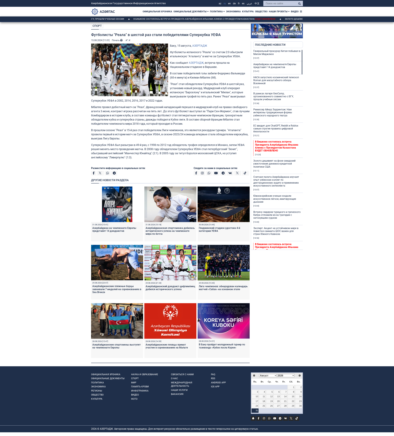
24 (257, 406)
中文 (257, 3)
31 (257, 410)
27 (278, 406)
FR (239, 3)
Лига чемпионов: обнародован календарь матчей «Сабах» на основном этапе (223, 288)
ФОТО (134, 399)
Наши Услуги (179, 390)
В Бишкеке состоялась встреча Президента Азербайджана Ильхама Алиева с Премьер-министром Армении (276, 249)
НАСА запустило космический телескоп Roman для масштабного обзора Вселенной (276, 80)
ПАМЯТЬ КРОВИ (140, 386)
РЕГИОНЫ (96, 390)
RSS (213, 378)
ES (243, 3)
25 (264, 406)
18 (264, 401)
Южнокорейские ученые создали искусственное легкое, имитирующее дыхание (274, 198)
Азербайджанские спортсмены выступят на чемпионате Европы (116, 346)
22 (293, 401)
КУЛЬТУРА (248, 11)
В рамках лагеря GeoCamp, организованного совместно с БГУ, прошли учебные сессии (273, 96)
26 (271, 406)
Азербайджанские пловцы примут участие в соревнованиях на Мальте (167, 346)
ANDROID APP (218, 382)
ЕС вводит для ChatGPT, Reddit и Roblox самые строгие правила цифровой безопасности (275, 128)
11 (264, 396)
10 (257, 396)
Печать (116, 40)
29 (293, 406)
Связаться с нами (182, 374)
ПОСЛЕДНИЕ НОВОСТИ (270, 44)
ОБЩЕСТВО (261, 11)
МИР (133, 382)
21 (285, 401)
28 (285, 406)
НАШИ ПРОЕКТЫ (278, 11)
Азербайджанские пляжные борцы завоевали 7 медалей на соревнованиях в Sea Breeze (116, 289)
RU (225, 3)
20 (278, 401)
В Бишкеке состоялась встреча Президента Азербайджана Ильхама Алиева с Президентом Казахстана (185, 19)
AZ (220, 3)
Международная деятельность (181, 384)
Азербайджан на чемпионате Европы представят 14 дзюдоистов (114, 229)
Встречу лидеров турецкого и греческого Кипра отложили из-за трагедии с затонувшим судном (277, 215)
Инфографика (140, 390)
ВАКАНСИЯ (177, 394)
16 (300, 396)
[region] (278, 150)
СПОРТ (97, 25)
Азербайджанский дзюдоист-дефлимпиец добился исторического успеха (170, 288)
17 (257, 401)
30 (300, 406)
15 (293, 396)
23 (300, 401)
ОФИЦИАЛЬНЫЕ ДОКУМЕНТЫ (190, 11)
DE (234, 3)
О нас (174, 378)
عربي (249, 3)
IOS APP (215, 386)
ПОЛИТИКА (216, 11)
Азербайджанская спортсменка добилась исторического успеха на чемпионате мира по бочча (170, 231)
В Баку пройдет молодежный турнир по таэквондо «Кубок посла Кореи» (222, 346)
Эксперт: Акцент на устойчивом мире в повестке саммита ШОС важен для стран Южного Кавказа (275, 231)
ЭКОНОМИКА (233, 11)
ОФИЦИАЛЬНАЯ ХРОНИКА (157, 11)
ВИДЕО (295, 11)
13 (278, 396)
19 (271, 401)
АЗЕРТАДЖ (199, 45)
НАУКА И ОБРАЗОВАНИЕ (144, 374)
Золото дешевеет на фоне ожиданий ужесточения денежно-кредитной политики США (274, 163)
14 (285, 396)
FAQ (213, 374)
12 (271, 396)
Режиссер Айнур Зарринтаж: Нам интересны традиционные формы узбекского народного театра (272, 112)
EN (229, 3)
